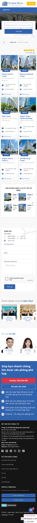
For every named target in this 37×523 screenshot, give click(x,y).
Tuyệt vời (11, 241)
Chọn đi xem (7, 94)
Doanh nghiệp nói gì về (17, 301)
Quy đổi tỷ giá (5, 482)
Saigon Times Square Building (26, 117)
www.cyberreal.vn (13, 447)
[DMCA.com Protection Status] (8, 505)
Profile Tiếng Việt (18, 495)
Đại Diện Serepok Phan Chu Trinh (9, 318)
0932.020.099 (30, 516)
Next (32, 203)
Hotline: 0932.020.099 (18, 380)
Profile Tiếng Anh (18, 500)
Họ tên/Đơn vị (9, 244)
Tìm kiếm (18, 31)
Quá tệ (23, 236)
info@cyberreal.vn (11, 445)
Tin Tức (3, 473)
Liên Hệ (3, 477)
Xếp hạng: (7, 234)
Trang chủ (13, 42)
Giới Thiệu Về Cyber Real (8, 460)
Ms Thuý (28, 350)
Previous (4, 203)
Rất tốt (23, 238)
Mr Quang (9, 350)
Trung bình (11, 238)
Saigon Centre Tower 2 (7, 159)
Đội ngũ (8, 333)
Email (6, 253)
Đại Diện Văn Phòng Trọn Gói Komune (27, 318)
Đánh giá (10, 287)
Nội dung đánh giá (10, 261)
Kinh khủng (11, 236)
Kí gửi (32, 3)
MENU (7, 10)
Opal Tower (6, 116)
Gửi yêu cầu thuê (18, 386)
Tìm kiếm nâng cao (18, 35)
